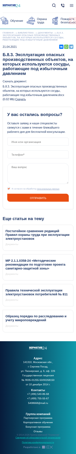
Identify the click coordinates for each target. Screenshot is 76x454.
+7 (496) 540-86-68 (38, 394)
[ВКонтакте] (61, 47)
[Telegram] (71, 47)
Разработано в (31, 447)
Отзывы (38, 431)
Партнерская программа (38, 417)
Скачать (20, 99)
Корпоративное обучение (38, 422)
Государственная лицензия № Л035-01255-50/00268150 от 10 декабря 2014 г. (38, 380)
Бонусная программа (38, 426)
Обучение (16, 20)
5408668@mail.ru (38, 403)
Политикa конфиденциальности (38, 442)
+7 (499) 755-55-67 (38, 398)
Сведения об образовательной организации (38, 437)
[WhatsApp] (66, 47)
